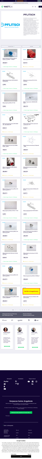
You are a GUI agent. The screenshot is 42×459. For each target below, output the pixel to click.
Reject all (29, 454)
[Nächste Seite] (27, 309)
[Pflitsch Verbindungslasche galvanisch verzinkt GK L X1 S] (31, 118)
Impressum (30, 430)
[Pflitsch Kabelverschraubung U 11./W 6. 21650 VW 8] (31, 248)
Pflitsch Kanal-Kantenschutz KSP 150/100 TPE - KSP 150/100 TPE (10, 124)
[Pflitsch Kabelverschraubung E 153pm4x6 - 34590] (31, 140)
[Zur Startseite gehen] (6, 6)
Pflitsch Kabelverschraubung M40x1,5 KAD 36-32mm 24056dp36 (11, 297)
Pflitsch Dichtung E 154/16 (28, 59)
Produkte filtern (10, 46)
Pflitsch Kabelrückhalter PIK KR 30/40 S (30, 210)
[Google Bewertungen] (15, 0)
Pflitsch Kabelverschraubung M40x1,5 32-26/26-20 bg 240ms (10, 232)
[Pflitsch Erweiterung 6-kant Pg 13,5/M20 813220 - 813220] (10, 140)
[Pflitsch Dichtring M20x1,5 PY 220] (10, 97)
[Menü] (40, 6)
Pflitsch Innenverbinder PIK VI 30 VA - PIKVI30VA (30, 81)
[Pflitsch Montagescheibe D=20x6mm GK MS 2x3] (31, 183)
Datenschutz (30, 432)
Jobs (17, 435)
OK (21, 456)
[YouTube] (29, 381)
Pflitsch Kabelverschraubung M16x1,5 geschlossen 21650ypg (30, 232)
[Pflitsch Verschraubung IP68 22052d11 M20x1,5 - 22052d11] (10, 162)
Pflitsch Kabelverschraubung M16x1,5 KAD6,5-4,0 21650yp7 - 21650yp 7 (10, 59)
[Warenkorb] (35, 6)
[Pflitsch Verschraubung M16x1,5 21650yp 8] (31, 270)
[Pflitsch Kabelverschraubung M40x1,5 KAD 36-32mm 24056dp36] (10, 291)
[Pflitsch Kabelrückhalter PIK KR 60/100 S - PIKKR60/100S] (10, 75)
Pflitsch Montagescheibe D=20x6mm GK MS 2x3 (30, 189)
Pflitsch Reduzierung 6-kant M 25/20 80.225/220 (30, 168)
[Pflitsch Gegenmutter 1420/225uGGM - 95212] (31, 96)
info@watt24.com (6, 436)
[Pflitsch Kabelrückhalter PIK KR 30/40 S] (31, 205)
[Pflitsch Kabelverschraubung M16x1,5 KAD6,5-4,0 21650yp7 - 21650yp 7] (10, 53)
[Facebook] (33, 381)
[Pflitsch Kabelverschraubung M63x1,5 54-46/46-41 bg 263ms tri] (10, 183)
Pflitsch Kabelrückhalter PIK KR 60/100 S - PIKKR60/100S (10, 81)
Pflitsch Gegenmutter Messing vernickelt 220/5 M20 (10, 254)
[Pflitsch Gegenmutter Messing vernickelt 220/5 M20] (10, 248)
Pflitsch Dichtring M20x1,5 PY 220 (9, 102)
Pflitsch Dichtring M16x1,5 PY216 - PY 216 (10, 210)
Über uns (17, 430)
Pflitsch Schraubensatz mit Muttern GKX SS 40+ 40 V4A (30, 297)
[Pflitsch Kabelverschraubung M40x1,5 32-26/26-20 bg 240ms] (10, 226)
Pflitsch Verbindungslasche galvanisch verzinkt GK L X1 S (30, 124)
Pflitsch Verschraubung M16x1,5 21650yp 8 (31, 275)
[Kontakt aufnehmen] (39, 1)
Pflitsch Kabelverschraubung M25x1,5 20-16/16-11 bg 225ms (10, 275)
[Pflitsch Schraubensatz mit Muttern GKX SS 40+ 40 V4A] (31, 291)
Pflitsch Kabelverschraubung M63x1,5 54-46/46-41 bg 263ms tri (10, 189)
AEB (29, 435)
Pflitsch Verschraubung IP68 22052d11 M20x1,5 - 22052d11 (10, 168)
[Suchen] (37, 6)
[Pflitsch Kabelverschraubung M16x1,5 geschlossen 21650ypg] (31, 226)
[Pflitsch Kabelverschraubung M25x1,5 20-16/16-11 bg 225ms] (10, 269)
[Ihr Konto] (32, 6)
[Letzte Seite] (29, 309)
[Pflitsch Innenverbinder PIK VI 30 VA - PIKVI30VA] (31, 75)
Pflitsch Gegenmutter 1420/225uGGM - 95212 (30, 102)
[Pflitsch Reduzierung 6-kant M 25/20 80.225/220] (31, 162)
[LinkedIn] (32, 384)
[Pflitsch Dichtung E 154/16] (31, 53)
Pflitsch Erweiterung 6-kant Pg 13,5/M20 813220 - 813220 (10, 146)
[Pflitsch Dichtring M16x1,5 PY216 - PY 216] (10, 205)
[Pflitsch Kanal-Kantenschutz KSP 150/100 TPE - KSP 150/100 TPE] (10, 118)
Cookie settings (13, 454)
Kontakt (17, 432)
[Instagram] (36, 381)
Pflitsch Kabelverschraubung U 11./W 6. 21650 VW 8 (30, 254)
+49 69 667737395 (7, 435)
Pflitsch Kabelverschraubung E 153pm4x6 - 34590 (31, 146)
